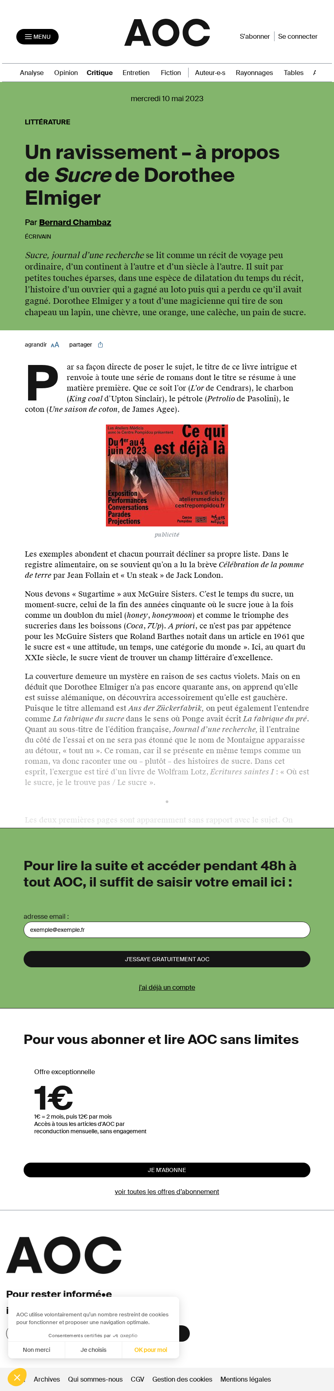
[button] (17, 1377)
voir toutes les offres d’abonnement (167, 1192)
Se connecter (298, 36)
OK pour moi (150, 1349)
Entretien (136, 73)
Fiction (171, 73)
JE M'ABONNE (167, 1170)
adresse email (45, 916)
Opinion (66, 73)
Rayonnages (254, 73)
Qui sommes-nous (95, 1379)
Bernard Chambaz (75, 222)
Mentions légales (245, 1379)
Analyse (32, 73)
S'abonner (255, 36)
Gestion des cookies (183, 1379)
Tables (293, 73)
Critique (100, 73)
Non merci (36, 1349)
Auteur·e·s (210, 73)
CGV (137, 1379)
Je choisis (93, 1349)
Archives (47, 1379)
